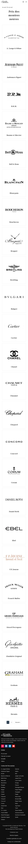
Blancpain (3, 780)
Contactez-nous (14, 832)
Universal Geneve (19, 812)
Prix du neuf (4, 753)
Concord (3, 801)
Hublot (16, 771)
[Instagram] (2, 746)
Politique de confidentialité (14, 841)
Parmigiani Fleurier (19, 787)
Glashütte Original (5, 817)
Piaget (16, 794)
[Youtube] (13, 746)
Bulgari (2, 789)
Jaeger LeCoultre (19, 776)
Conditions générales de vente (14, 838)
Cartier (2, 792)
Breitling (3, 787)
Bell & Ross (4, 778)
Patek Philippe (18, 789)
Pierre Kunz (18, 796)
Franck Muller (4, 812)
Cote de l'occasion (5, 756)
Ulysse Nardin (18, 810)
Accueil (4, 7)
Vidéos (3, 761)
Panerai (17, 785)
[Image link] (6, 734)
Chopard (3, 799)
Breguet (3, 785)
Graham (3, 819)
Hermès (17, 769)
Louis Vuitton (18, 780)
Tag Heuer (17, 805)
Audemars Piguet (5, 771)
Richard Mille (18, 799)
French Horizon (19, 829)
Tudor (16, 808)
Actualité (3, 758)
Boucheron (3, 782)
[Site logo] (4, 1)
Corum (2, 803)
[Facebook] (6, 746)
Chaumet (3, 796)
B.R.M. (2, 773)
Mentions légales (14, 835)
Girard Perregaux (5, 815)
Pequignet (17, 792)
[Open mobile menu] (26, 1)
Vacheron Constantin (20, 815)
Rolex (16, 803)
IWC (16, 773)
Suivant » (17, 722)
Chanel (2, 794)
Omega (17, 782)
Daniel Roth (4, 805)
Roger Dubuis (18, 801)
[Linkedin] (9, 746)
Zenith (16, 817)
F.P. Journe (4, 810)
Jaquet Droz (18, 778)
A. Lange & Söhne (5, 769)
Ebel (2, 808)
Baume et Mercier (5, 776)
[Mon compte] (23, 1)
